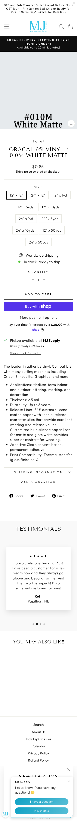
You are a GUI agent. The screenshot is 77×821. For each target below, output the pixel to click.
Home (37, 141)
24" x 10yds (25, 230)
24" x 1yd (26, 218)
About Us (38, 732)
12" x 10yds (51, 207)
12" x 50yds (52, 230)
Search (38, 725)
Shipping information (38, 472)
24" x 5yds (49, 218)
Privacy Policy (38, 753)
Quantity (38, 271)
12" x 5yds (26, 207)
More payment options (38, 317)
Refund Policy (38, 760)
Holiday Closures (38, 739)
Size (38, 187)
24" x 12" (38, 195)
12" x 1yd (60, 195)
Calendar (38, 746)
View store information (25, 353)
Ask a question (38, 481)
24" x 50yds (38, 242)
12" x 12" (16, 195)
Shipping (22, 171)
